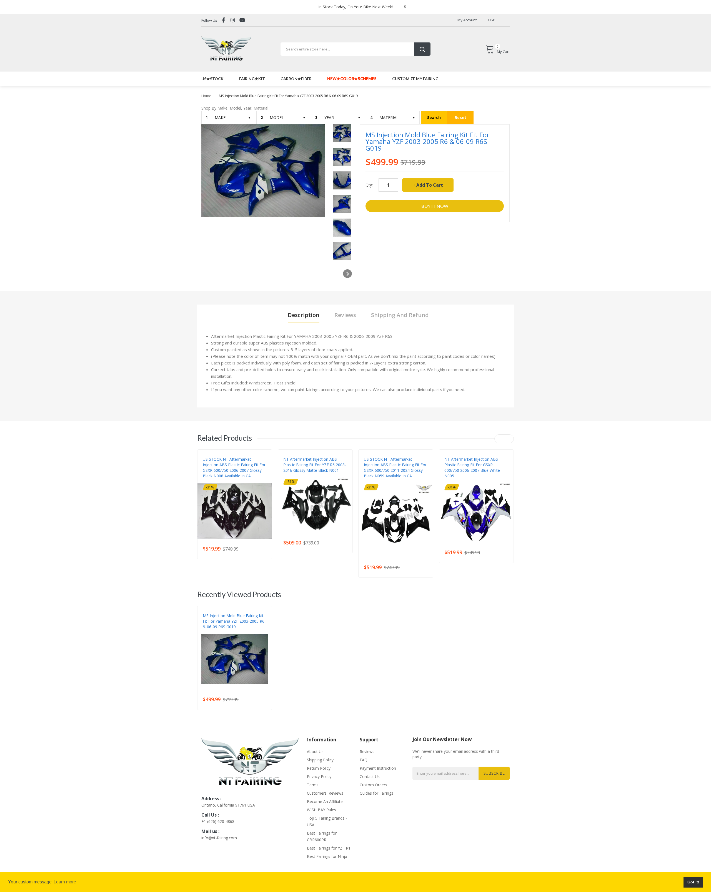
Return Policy (319, 768)
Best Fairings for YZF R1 (329, 848)
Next (347, 273)
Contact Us (370, 776)
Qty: (369, 184)
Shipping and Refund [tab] (400, 315)
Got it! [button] (693, 882)
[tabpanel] (355, 363)
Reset (460, 117)
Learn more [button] (65, 882)
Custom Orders (373, 784)
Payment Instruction (378, 768)
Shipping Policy (320, 759)
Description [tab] (303, 315)
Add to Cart (429, 185)
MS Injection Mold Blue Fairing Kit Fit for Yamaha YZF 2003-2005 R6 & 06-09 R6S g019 (233, 621)
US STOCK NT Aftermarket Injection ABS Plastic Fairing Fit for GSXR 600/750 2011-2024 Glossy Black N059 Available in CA (395, 467)
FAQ (363, 759)
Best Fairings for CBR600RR (322, 836)
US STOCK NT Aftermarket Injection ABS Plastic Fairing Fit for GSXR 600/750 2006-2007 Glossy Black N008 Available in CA (234, 467)
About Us (315, 751)
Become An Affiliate (325, 801)
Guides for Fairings (376, 793)
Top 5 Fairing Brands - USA (327, 821)
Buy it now (434, 206)
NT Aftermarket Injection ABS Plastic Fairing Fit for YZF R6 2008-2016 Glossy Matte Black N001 (314, 465)
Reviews (367, 751)
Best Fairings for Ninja (327, 856)
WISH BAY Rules (321, 809)
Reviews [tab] (345, 315)
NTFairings (212, 481)
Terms (313, 784)
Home (206, 95)
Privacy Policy (319, 776)
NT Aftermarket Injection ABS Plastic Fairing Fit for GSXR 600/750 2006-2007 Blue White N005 (472, 467)
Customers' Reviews (325, 793)
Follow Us (209, 20)
